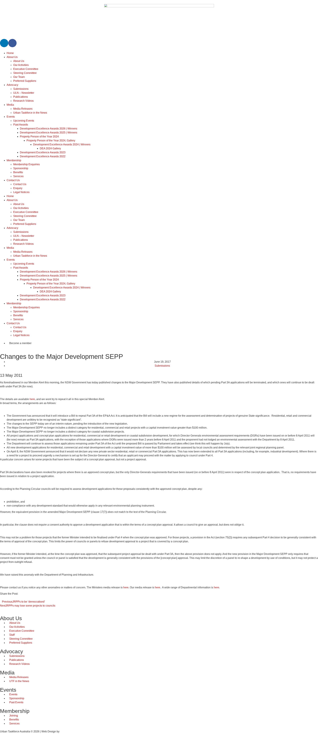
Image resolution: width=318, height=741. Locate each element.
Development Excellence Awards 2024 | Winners (61, 144)
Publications (20, 96)
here (32, 399)
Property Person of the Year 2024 (39, 136)
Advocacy (12, 84)
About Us (12, 57)
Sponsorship (20, 168)
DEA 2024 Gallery (50, 148)
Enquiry (17, 188)
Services (18, 176)
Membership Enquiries (26, 164)
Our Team (19, 77)
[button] (1, 598)
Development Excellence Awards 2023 (42, 152)
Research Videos (23, 100)
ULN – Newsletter (23, 92)
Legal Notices (21, 192)
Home (10, 53)
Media (10, 104)
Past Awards (20, 124)
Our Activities (21, 65)
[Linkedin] (4, 43)
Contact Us (13, 180)
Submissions (20, 88)
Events (11, 116)
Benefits (18, 172)
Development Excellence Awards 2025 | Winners (48, 132)
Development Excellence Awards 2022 (42, 156)
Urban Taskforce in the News (30, 112)
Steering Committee (25, 73)
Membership (14, 160)
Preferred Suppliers (24, 80)
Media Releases (22, 108)
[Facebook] (12, 43)
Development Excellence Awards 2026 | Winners (48, 128)
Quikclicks (66, 731)
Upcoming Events (23, 120)
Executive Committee (25, 69)
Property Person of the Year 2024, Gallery (50, 140)
